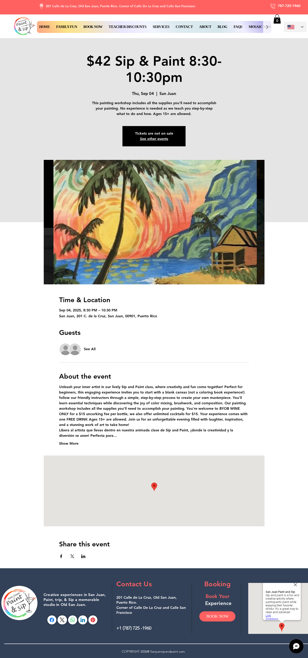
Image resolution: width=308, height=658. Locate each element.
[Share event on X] (72, 556)
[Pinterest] (92, 619)
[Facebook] (51, 619)
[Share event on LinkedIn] (83, 556)
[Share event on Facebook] (61, 556)
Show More (68, 443)
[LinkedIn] (82, 619)
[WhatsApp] (72, 619)
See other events (154, 139)
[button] (93, 27)
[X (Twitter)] (62, 619)
